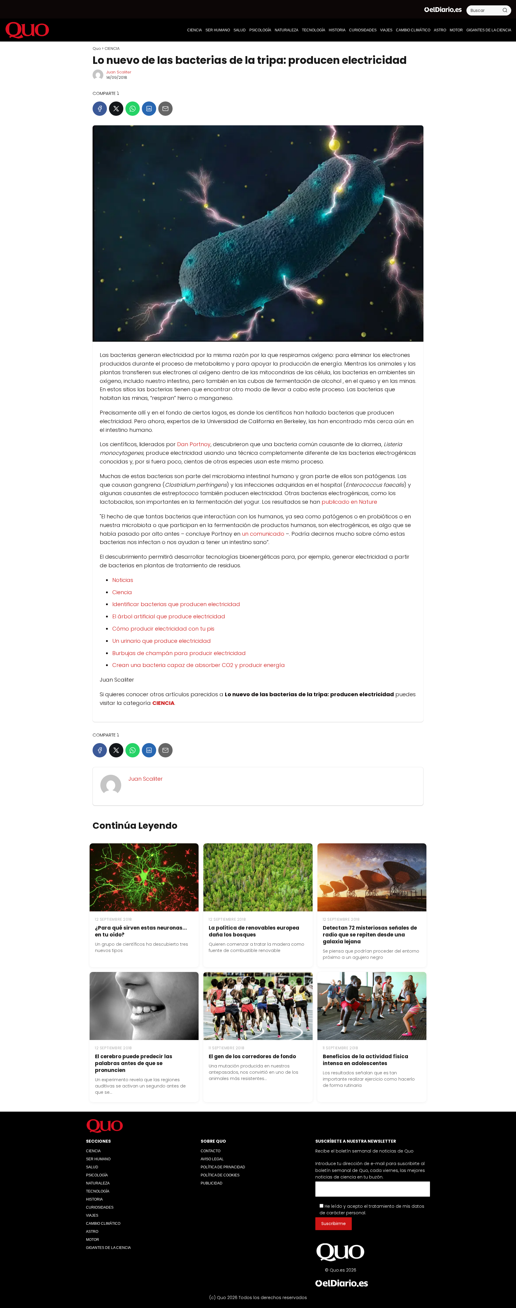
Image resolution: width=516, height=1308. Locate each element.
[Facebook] (100, 108)
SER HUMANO (217, 30)
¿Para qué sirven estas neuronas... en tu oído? (141, 931)
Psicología (260, 30)
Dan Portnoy (194, 444)
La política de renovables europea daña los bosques (254, 931)
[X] (116, 108)
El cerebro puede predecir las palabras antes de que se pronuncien (133, 1063)
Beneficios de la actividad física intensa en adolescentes (365, 1060)
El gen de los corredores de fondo (252, 1056)
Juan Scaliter (118, 72)
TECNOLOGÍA (313, 30)
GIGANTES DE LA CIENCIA (488, 30)
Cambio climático (413, 30)
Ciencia (122, 592)
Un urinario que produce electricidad (161, 641)
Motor (456, 30)
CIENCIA (194, 30)
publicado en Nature (349, 502)
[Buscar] (505, 10)
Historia (337, 30)
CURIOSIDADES (363, 30)
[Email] (165, 108)
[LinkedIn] (149, 108)
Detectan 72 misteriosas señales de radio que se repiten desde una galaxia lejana (370, 934)
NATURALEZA (286, 30)
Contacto (210, 1151)
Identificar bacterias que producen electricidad (176, 604)
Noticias (122, 580)
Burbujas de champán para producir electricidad (179, 653)
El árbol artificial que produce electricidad (168, 616)
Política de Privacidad (223, 1167)
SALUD (240, 30)
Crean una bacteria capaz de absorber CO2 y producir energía (198, 665)
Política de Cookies (220, 1175)
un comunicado (263, 533)
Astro (440, 30)
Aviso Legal (212, 1159)
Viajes (386, 30)
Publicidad (211, 1183)
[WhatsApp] (132, 108)
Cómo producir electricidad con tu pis (163, 628)
